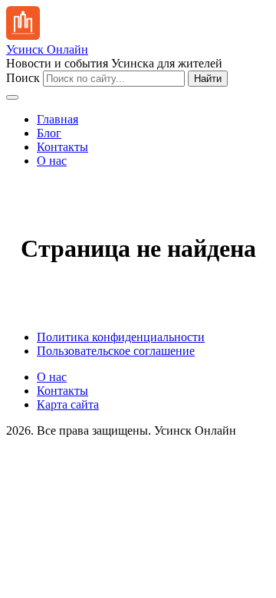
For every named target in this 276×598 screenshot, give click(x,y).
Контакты (62, 146)
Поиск (23, 77)
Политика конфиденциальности (121, 336)
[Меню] (12, 97)
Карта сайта (68, 404)
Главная (57, 119)
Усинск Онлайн (47, 49)
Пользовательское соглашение (116, 350)
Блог (49, 133)
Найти (208, 78)
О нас (52, 160)
